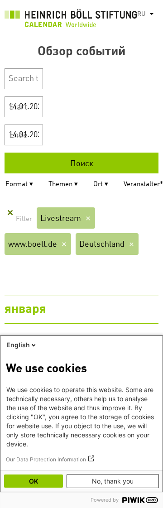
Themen (60, 184)
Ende (18, 135)
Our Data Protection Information (46, 459)
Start (18, 107)
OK (33, 481)
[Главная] (71, 20)
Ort (98, 184)
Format (16, 184)
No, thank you (113, 481)
